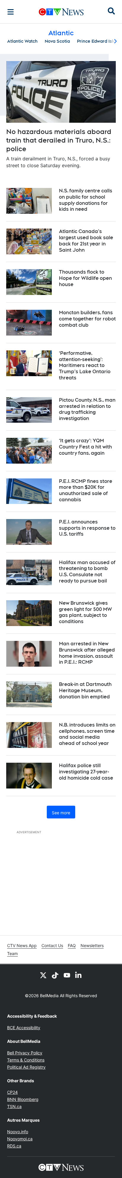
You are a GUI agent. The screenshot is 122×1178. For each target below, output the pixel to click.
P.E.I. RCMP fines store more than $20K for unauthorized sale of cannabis (85, 490)
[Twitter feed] (43, 975)
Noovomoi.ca (20, 1138)
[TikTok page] (55, 975)
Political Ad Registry (26, 1067)
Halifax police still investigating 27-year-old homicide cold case (86, 772)
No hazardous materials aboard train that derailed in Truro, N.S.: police (58, 140)
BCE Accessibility (23, 1027)
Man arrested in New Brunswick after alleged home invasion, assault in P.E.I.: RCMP (87, 653)
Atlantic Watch (22, 41)
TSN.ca (14, 1106)
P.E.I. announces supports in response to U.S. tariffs (87, 528)
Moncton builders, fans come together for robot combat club (87, 319)
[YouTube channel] (66, 975)
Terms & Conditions (25, 1059)
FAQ (72, 945)
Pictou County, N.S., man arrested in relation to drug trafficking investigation (87, 409)
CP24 (12, 1092)
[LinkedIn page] (78, 975)
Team (12, 953)
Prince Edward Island (99, 41)
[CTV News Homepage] (61, 11)
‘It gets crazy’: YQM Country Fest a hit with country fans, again (85, 447)
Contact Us (52, 945)
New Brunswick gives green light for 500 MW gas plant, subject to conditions (85, 612)
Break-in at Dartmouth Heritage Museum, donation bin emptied (85, 690)
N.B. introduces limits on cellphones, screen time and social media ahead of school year (87, 734)
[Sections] (11, 12)
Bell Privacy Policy (24, 1052)
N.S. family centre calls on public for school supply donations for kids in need (85, 200)
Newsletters (92, 945)
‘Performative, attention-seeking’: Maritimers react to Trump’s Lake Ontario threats (84, 365)
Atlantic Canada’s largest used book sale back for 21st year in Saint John (86, 241)
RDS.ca (14, 1145)
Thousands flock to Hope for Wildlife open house (85, 278)
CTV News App (22, 945)
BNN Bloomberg (22, 1099)
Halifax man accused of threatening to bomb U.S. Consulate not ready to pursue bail (87, 572)
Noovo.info (17, 1131)
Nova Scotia (57, 41)
